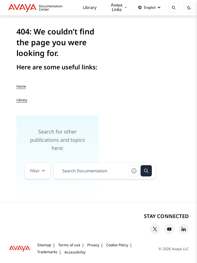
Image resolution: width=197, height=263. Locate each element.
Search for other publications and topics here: (57, 140)
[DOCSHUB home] (36, 8)
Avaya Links (116, 7)
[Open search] (174, 8)
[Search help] (134, 170)
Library (89, 7)
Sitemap (44, 244)
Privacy (93, 244)
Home (21, 86)
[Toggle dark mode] (189, 8)
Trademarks (47, 251)
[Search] (146, 170)
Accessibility (74, 252)
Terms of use (69, 244)
